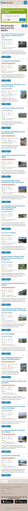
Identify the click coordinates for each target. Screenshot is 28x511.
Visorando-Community (6, 493)
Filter (7, 19)
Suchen (22, 19)
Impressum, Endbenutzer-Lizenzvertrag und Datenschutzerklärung (11, 487)
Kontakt (2, 491)
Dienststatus (9, 508)
